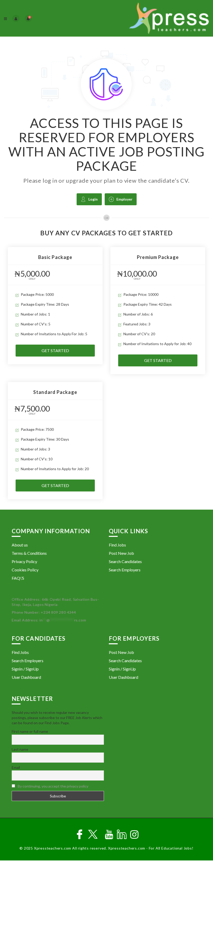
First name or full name (30, 731)
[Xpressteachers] (157, 18)
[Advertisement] (106, 899)
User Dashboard (26, 677)
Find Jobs (117, 544)
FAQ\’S (18, 578)
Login (93, 199)
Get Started (55, 350)
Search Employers (125, 569)
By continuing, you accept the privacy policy (53, 786)
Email (16, 767)
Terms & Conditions (29, 553)
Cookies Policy (25, 569)
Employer (124, 199)
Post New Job (121, 553)
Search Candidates (125, 561)
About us (20, 544)
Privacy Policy (24, 561)
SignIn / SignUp (25, 668)
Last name (20, 749)
